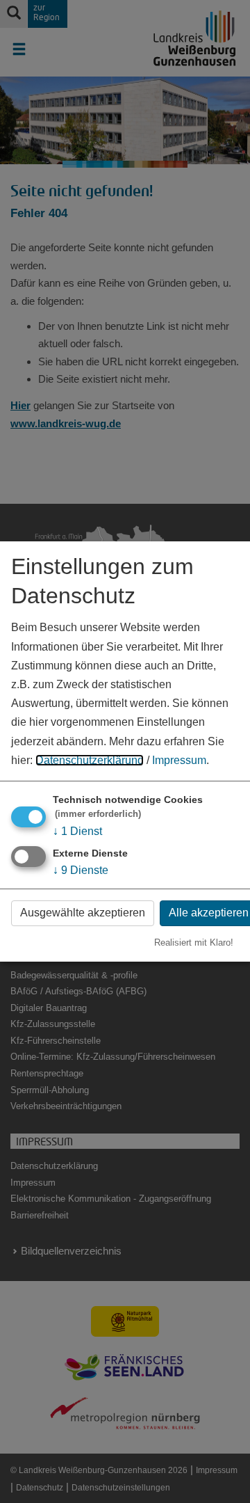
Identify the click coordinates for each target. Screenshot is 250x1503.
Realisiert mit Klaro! (193, 942)
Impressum (179, 760)
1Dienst (77, 831)
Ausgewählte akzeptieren (82, 912)
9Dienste (80, 870)
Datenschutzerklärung (89, 760)
